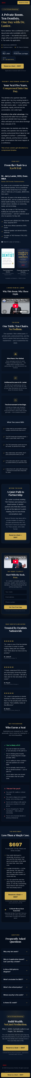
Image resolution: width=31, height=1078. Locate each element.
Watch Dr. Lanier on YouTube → (12, 242)
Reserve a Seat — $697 (12, 66)
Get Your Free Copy (15, 607)
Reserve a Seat (23, 2)
